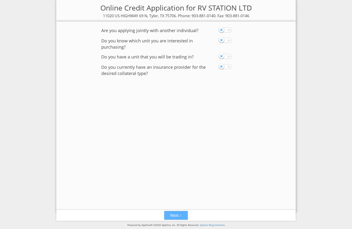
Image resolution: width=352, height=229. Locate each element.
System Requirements (212, 225)
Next (174, 215)
